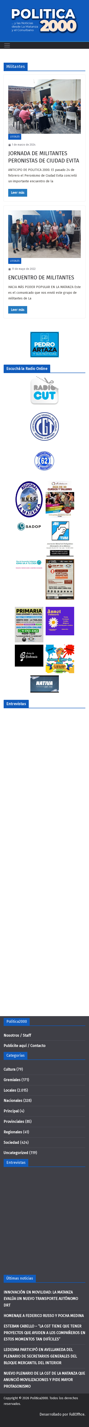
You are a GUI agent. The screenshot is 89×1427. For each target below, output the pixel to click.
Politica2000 (39, 1398)
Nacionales (13, 1100)
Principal (11, 1111)
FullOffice (76, 1414)
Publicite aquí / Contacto (24, 1045)
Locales (14, 136)
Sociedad (11, 1142)
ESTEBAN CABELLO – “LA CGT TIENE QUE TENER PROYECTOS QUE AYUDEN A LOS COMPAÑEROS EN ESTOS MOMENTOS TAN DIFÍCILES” (44, 1333)
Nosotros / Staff (17, 1035)
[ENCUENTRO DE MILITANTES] (44, 234)
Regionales (13, 1132)
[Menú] (7, 45)
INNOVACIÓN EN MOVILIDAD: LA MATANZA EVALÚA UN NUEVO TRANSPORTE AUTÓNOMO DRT (41, 1299)
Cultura (10, 1069)
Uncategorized (16, 1153)
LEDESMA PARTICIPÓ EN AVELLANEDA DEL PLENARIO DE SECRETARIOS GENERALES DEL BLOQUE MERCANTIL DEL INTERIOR (40, 1356)
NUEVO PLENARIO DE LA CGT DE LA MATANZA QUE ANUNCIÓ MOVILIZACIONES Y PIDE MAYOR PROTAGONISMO (44, 1380)
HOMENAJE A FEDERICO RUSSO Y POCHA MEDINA (44, 1316)
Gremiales (12, 1080)
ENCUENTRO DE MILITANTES (41, 277)
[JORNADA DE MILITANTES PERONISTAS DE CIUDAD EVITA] (44, 106)
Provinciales (14, 1121)
